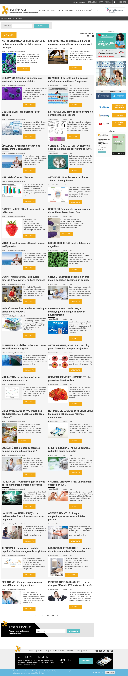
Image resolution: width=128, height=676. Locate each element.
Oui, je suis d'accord (97, 672)
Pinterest (104, 651)
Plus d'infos (39, 673)
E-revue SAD (92, 2)
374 (52, 615)
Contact (86, 651)
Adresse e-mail (41, 628)
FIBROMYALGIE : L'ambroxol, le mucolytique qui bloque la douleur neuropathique (66, 311)
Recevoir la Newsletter (111, 92)
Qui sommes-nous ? (57, 651)
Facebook (97, 651)
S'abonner (73, 631)
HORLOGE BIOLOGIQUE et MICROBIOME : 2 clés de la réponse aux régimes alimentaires (70, 413)
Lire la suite (23, 69)
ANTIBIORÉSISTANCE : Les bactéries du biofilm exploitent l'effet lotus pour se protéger (23, 44)
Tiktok (108, 651)
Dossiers (55, 10)
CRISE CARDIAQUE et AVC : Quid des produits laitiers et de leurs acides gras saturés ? (23, 413)
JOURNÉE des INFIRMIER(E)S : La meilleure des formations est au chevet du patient (23, 516)
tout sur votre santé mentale (119, 107)
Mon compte (121, 2)
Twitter (100, 651)
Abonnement (68, 10)
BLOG (96, 10)
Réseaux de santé (84, 10)
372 (42, 615)
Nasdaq (109, 9)
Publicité (70, 651)
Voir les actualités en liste (88, 36)
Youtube (111, 651)
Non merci (110, 672)
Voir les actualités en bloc (93, 36)
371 (37, 615)
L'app (101, 2)
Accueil (3, 18)
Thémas (108, 2)
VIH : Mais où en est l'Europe (17, 177)
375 (58, 615)
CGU (78, 651)
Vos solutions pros (119, 124)
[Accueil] (5, 10)
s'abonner (86, 661)
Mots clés (7, 25)
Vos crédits (119, 115)
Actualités (44, 10)
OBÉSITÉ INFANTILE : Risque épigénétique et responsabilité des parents (66, 516)
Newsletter (42, 651)
